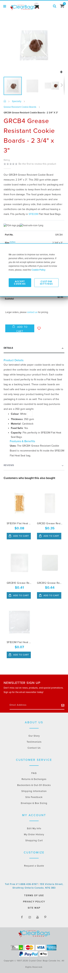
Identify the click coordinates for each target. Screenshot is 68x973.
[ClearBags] (24, 6)
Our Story (34, 735)
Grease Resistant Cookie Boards (20, 107)
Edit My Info (34, 828)
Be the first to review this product (37, 163)
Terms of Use (34, 895)
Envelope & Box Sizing (34, 803)
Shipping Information (34, 791)
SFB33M (33, 214)
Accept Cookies (20, 282)
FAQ (34, 773)
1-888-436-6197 (28, 884)
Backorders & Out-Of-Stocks (34, 785)
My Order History (34, 834)
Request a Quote (34, 865)
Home (5, 101)
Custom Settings (46, 282)
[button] (61, 72)
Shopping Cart (34, 840)
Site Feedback (34, 797)
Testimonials (34, 741)
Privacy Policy (34, 901)
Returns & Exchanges (34, 779)
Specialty (16, 101)
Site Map (34, 907)
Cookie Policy (39, 269)
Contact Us (34, 747)
